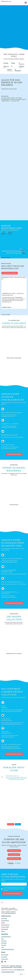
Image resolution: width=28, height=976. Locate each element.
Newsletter (3, 945)
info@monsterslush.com (10, 913)
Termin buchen (4, 959)
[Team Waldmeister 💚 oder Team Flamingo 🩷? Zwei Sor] (14, 819)
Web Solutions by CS (19, 969)
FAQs (2, 947)
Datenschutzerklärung (14, 888)
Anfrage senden (4, 954)
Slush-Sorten (4, 918)
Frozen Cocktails (5, 927)
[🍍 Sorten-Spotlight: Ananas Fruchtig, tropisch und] (14, 787)
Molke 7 (3, 931)
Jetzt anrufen (4, 956)
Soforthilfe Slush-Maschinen (7, 949)
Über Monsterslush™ (6, 936)
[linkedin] (5, 961)
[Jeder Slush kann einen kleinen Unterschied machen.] (14, 799)
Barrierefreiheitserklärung (7, 967)
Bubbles (3, 922)
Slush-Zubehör (4, 929)
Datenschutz (18, 965)
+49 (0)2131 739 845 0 (10, 911)
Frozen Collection (5, 924)
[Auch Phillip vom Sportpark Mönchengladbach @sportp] (14, 810)
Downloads (3, 940)
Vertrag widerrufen (17, 967)
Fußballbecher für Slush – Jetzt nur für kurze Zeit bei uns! (13, 294)
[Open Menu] (26, 3)
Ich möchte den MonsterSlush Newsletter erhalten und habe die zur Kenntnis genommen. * (14, 889)
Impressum (12, 965)
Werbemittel (4, 943)
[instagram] (2, 961)
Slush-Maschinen (5, 920)
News (2, 938)
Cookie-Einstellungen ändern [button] (7, 971)
